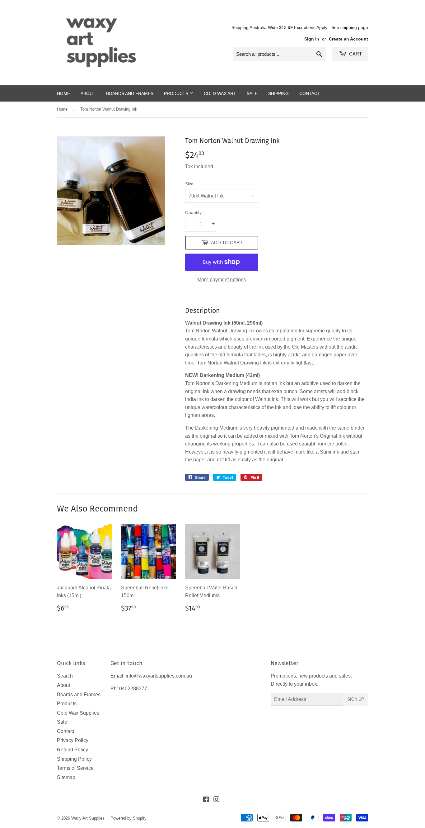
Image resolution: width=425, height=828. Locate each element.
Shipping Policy (74, 759)
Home (63, 93)
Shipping (278, 93)
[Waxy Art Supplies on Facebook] (206, 800)
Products (176, 93)
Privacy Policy (72, 740)
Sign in (311, 39)
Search (65, 675)
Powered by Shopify (128, 818)
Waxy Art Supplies (88, 818)
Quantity (193, 212)
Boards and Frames (129, 93)
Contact (309, 93)
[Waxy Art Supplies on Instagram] (216, 800)
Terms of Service (75, 768)
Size (189, 183)
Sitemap (66, 777)
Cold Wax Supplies (78, 713)
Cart (355, 53)
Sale (252, 93)
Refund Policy (72, 749)
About (88, 93)
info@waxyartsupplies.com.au (159, 675)
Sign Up (355, 699)
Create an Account (348, 39)
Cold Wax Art (220, 93)
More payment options (221, 279)
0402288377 (133, 688)
